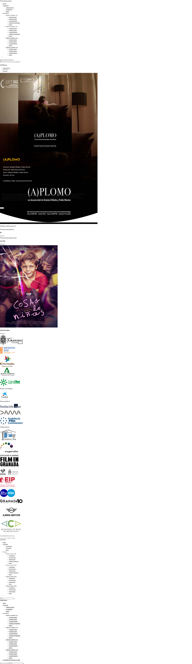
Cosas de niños (5, 330)
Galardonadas (12, 559)
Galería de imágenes (13, 561)
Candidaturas (9, 546)
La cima (2, 241)
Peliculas (5, 71)
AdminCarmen (6, 68)
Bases (7, 550)
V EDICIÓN (5, 544)
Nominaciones (12, 557)
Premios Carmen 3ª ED (11, 576)
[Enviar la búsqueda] (23, 663)
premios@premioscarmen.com (7, 535)
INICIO (4, 542)
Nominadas (8, 548)
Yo (1, 232)
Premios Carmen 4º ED (11, 586)
